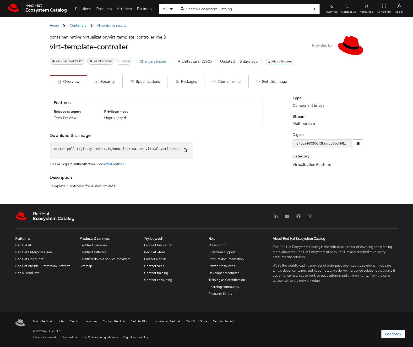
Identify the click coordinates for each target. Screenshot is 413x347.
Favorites (331, 12)
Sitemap (86, 266)
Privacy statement (44, 337)
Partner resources (221, 266)
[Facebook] (298, 217)
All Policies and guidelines (101, 337)
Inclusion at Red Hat (167, 321)
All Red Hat (384, 12)
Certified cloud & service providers (105, 259)
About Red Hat (42, 321)
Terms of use (70, 337)
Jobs (61, 321)
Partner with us (155, 259)
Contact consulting (158, 280)
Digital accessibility (135, 337)
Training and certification (226, 280)
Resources (366, 12)
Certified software (93, 252)
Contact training (156, 273)
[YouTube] (287, 217)
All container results (111, 25)
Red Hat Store (154, 252)
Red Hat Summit (223, 321)
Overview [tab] (71, 81)
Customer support (221, 252)
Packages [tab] (189, 81)
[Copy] (358, 143)
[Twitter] (310, 217)
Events (74, 321)
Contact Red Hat (114, 321)
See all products (27, 273)
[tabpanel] (206, 146)
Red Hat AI (23, 245)
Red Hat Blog (139, 321)
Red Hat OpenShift (29, 259)
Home (54, 25)
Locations (90, 321)
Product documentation (226, 259)
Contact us (348, 12)
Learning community (223, 287)
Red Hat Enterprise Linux (34, 252)
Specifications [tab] (148, 81)
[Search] (314, 9)
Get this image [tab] (274, 81)
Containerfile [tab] (229, 81)
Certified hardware (93, 245)
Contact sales (154, 266)
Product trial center (158, 245)
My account (217, 245)
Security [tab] (107, 81)
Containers (78, 25)
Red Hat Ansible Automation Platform (43, 266)
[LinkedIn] (275, 217)
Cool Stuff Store (196, 321)
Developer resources (223, 273)
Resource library (220, 293)
